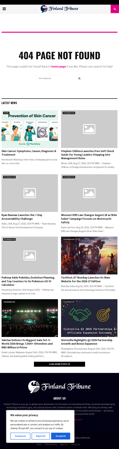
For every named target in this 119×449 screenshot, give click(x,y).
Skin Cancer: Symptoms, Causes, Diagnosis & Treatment (29, 153)
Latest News (9, 103)
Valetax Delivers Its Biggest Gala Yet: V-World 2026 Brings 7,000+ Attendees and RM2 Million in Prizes (27, 344)
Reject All (40, 436)
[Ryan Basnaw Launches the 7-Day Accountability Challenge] (30, 193)
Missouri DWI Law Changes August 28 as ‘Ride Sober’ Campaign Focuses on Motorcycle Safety (89, 219)
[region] (40, 426)
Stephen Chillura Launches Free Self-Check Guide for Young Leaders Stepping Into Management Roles (87, 155)
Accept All (61, 436)
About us (64, 444)
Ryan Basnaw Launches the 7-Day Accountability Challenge (22, 217)
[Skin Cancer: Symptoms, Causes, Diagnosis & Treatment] (30, 129)
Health (6, 113)
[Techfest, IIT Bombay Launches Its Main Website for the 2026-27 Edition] (89, 255)
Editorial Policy (51, 444)
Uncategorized (68, 113)
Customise (20, 436)
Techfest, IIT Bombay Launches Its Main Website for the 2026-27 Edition (85, 279)
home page (58, 66)
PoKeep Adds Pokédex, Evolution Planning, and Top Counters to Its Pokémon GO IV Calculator (28, 281)
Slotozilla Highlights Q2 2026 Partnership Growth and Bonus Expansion (86, 342)
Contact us (75, 444)
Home (39, 444)
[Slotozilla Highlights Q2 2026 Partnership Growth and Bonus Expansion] (89, 318)
